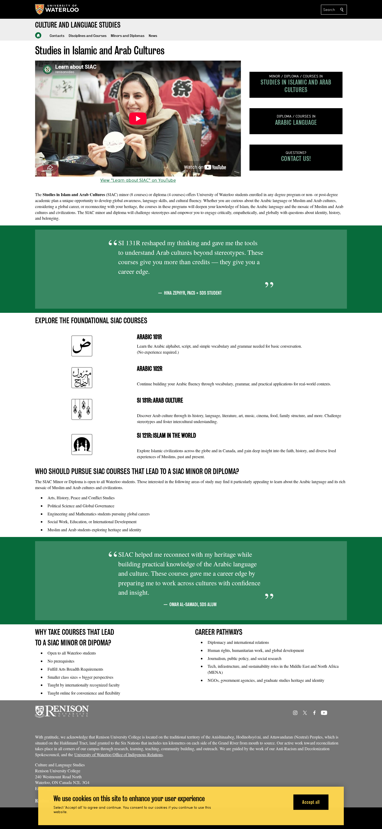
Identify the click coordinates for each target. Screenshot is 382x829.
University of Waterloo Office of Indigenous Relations (118, 754)
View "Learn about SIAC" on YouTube (138, 180)
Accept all (311, 802)
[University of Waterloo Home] (57, 9)
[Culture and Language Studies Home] (38, 35)
